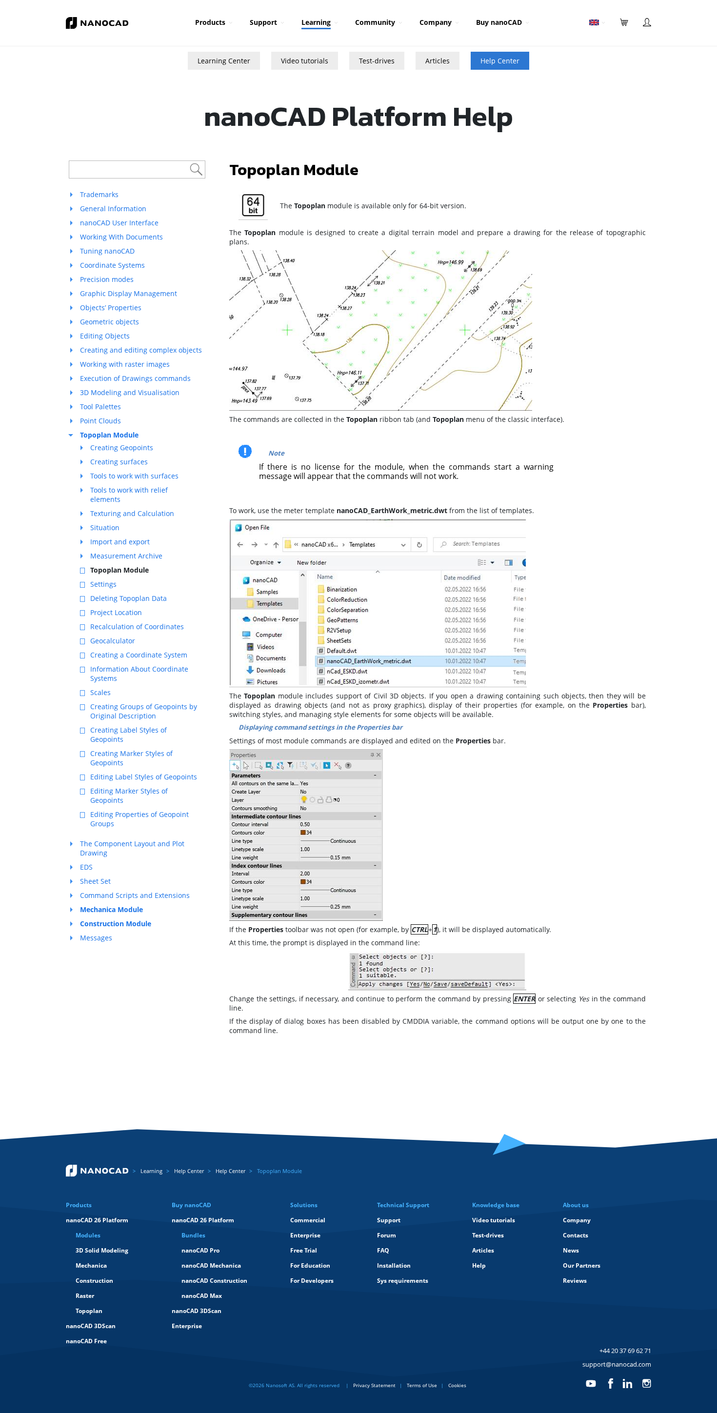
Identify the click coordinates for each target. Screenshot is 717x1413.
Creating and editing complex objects (141, 350)
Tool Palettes (100, 406)
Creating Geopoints (121, 447)
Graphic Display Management (128, 293)
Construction (94, 1280)
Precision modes (107, 279)
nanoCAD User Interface (119, 222)
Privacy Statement (374, 1385)
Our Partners (581, 1265)
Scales (100, 692)
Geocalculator (112, 640)
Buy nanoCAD (499, 22)
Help (479, 1265)
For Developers (312, 1280)
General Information (113, 208)
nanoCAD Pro (200, 1250)
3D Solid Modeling (102, 1250)
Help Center (499, 60)
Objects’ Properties (110, 307)
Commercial (307, 1220)
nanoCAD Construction (214, 1280)
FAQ (383, 1250)
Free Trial (303, 1250)
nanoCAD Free (86, 1341)
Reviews (575, 1280)
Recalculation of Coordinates (137, 626)
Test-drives (377, 60)
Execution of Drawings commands (135, 378)
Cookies (457, 1385)
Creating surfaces (119, 461)
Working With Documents (121, 236)
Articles (437, 60)
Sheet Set (95, 881)
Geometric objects (109, 321)
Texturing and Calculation (132, 513)
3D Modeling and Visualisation (129, 392)
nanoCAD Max (201, 1296)
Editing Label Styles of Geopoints (143, 776)
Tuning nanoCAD (107, 251)
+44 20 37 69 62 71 (625, 1350)
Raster (85, 1296)
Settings (103, 584)
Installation (394, 1265)
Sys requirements (402, 1280)
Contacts (575, 1235)
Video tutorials (304, 60)
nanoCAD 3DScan (91, 1326)
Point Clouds (100, 420)
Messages (96, 937)
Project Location (116, 612)
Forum (386, 1235)
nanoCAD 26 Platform (97, 1220)
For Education (310, 1265)
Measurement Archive (126, 555)
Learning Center (224, 60)
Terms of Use (422, 1385)
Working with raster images (125, 364)
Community (375, 22)
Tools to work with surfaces (134, 475)
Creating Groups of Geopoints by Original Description (143, 711)
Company (435, 22)
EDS (86, 867)
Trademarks (99, 194)
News (571, 1250)
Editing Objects (105, 335)
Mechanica (91, 1265)
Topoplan (89, 1311)
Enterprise (187, 1326)
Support (263, 22)
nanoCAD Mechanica (211, 1265)
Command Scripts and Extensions (135, 895)
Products (210, 22)
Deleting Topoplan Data (128, 598)
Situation (105, 527)
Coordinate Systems (112, 265)
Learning (316, 22)
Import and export (120, 541)
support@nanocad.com (616, 1364)
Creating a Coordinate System (138, 654)
